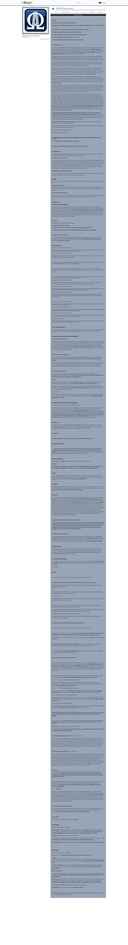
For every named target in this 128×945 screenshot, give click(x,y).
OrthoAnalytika (25, 37)
